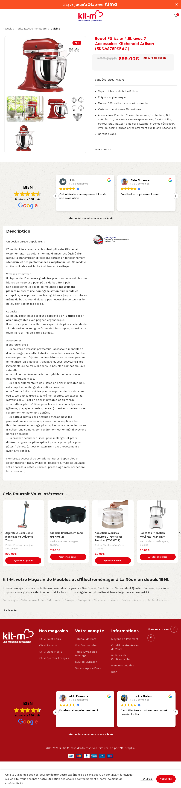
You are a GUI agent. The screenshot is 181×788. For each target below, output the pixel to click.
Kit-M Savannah (49, 645)
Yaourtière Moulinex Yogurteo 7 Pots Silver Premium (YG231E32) (108, 536)
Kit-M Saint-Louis (50, 639)
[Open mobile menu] (4, 15)
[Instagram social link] (150, 637)
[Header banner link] (85, 4)
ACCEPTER (166, 779)
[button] (175, 196)
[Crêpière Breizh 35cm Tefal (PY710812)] (68, 514)
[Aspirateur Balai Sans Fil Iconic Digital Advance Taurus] (23, 514)
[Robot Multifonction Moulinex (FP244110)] (158, 514)
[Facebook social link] (173, 629)
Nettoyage (11, 548)
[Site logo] (90, 15)
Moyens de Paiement (124, 639)
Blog (114, 671)
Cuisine (55, 28)
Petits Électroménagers (31, 28)
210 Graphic (127, 748)
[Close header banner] (176, 4)
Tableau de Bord (86, 639)
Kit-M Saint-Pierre (50, 651)
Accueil (7, 28)
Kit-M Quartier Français (54, 658)
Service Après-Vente (88, 668)
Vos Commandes (86, 645)
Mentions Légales (122, 665)
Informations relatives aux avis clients (90, 218)
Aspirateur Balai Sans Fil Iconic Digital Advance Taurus (20, 536)
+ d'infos (147, 779)
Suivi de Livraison (86, 661)
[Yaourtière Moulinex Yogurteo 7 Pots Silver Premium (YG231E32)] (113, 514)
